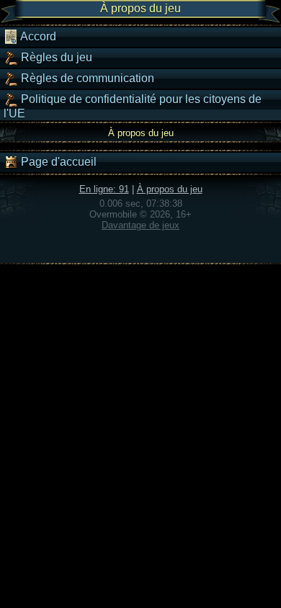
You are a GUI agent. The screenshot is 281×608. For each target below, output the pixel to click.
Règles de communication (86, 78)
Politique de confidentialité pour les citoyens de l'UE (133, 106)
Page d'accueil (57, 162)
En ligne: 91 (104, 189)
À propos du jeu (169, 189)
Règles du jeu (55, 57)
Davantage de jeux (140, 225)
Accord (37, 36)
